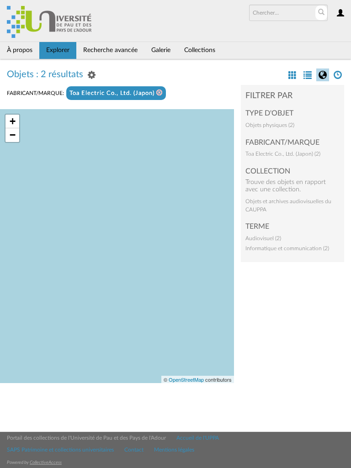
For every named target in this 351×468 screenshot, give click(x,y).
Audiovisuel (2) (263, 238)
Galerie (160, 50)
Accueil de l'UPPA (197, 438)
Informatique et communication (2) (287, 248)
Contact (134, 449)
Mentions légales (174, 449)
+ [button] (13, 121)
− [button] (13, 135)
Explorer (57, 50)
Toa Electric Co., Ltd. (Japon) (112, 93)
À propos (19, 50)
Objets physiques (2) (269, 125)
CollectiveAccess (46, 462)
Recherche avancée (110, 50)
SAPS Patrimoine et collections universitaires (60, 449)
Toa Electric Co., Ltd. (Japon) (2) (282, 154)
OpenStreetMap (186, 379)
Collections (199, 50)
